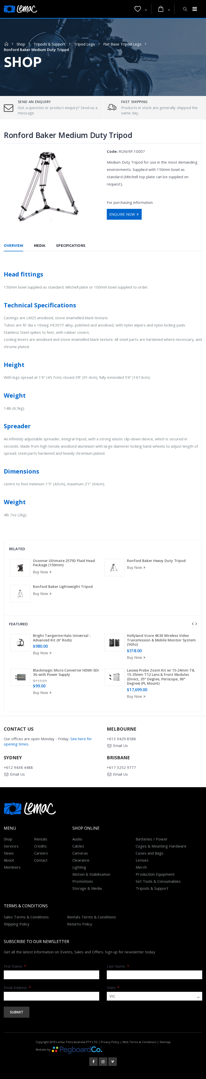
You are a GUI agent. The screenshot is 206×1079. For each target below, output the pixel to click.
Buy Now (40, 572)
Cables (78, 846)
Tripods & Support (49, 43)
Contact (41, 860)
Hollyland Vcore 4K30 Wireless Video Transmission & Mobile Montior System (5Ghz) (161, 640)
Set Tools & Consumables (158, 881)
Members (12, 867)
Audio (77, 838)
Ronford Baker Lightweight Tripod (63, 586)
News (9, 853)
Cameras (80, 853)
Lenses (142, 860)
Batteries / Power (151, 838)
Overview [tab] (13, 246)
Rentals (40, 838)
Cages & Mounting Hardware (161, 846)
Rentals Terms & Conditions (91, 916)
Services (11, 846)
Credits (40, 846)
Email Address (17, 987)
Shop (21, 43)
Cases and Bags (150, 853)
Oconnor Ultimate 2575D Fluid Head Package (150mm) (64, 563)
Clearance (80, 860)
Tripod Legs (84, 43)
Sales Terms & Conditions (26, 916)
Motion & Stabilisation (91, 874)
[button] (140, 9)
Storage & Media (87, 888)
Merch (141, 867)
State (113, 987)
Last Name (118, 966)
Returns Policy (79, 923)
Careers (41, 853)
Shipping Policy (16, 923)
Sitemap (165, 1042)
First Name (15, 966)
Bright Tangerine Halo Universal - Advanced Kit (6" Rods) (62, 637)
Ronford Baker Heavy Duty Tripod (156, 560)
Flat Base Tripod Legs (122, 43)
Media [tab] (39, 246)
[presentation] (192, 624)
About (9, 860)
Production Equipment (155, 874)
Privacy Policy (110, 1042)
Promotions (82, 881)
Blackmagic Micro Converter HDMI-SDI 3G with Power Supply (66, 672)
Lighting (79, 867)
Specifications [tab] (70, 246)
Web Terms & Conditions (139, 1042)
